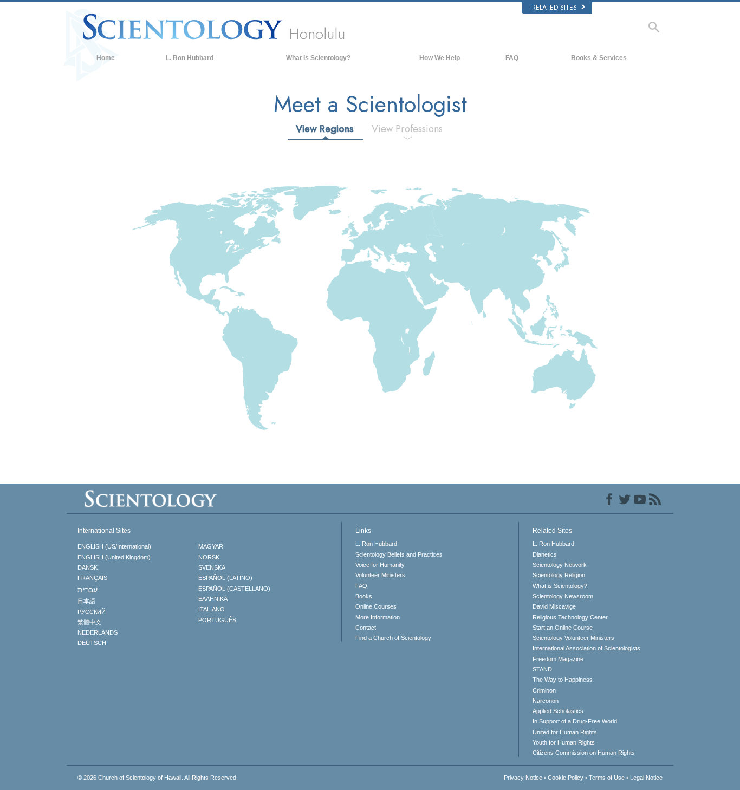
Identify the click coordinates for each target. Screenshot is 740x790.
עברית (87, 589)
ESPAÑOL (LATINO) (225, 577)
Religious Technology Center (570, 617)
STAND (542, 669)
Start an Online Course (563, 627)
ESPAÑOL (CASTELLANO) (234, 588)
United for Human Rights (565, 732)
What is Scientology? (318, 58)
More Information (377, 617)
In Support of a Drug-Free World (575, 721)
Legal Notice (646, 777)
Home (105, 58)
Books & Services (599, 58)
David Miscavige (554, 606)
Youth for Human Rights (564, 742)
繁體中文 (89, 622)
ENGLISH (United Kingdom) (114, 557)
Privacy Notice (523, 777)
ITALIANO (211, 609)
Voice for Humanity (380, 565)
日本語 (86, 601)
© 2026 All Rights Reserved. (157, 777)
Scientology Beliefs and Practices (399, 554)
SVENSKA (211, 567)
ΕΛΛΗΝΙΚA (213, 599)
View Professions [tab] (407, 129)
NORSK (208, 557)
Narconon (546, 700)
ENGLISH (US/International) (114, 546)
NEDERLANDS (97, 632)
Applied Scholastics (558, 711)
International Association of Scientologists (586, 648)
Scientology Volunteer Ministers (573, 638)
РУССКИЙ (91, 612)
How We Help (439, 58)
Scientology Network (560, 565)
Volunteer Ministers (380, 575)
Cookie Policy (565, 777)
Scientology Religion (559, 575)
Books (363, 596)
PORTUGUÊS (217, 620)
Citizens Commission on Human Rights (584, 752)
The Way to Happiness (563, 679)
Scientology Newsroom (563, 596)
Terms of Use (607, 777)
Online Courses (376, 606)
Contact (365, 627)
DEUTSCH (91, 642)
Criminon (544, 690)
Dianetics (545, 554)
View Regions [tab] (325, 129)
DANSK (87, 567)
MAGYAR (210, 546)
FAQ (511, 58)
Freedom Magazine (558, 659)
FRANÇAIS (92, 577)
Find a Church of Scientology (393, 638)
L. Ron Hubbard (189, 58)
